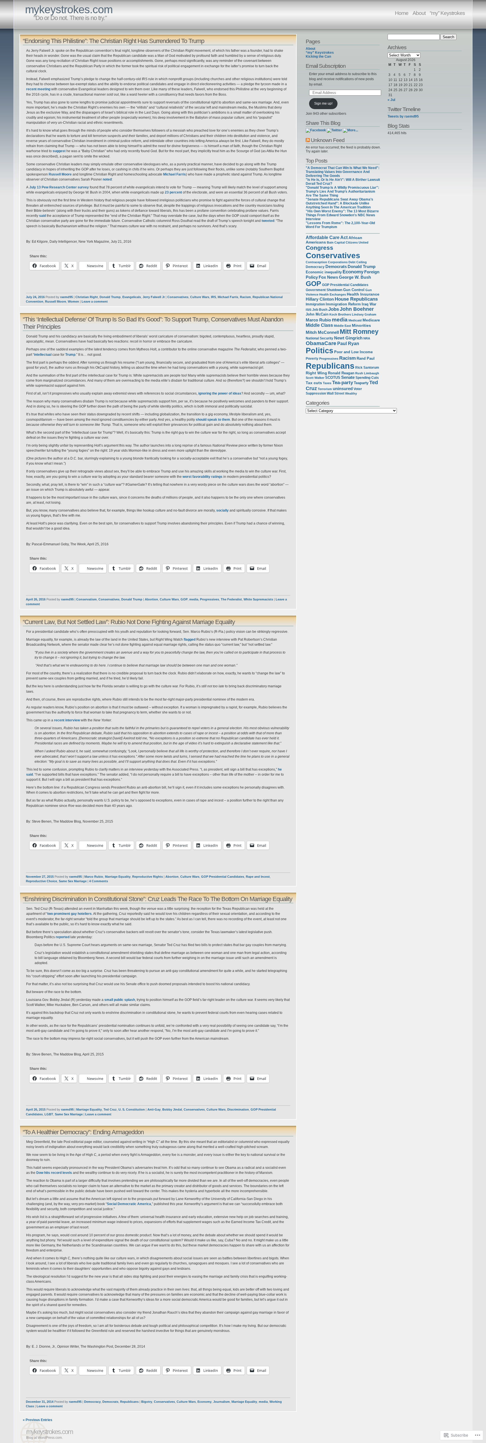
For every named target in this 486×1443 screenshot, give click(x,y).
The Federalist (231, 599)
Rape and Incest (258, 876)
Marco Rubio (93, 876)
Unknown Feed (328, 140)
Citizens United (357, 242)
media (193, 599)
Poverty (312, 359)
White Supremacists (258, 599)
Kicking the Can (318, 56)
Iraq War (369, 304)
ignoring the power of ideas (219, 393)
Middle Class (319, 325)
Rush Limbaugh (367, 373)
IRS (213, 297)
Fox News (328, 277)
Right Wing (316, 373)
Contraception (316, 262)
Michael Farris (174, 174)
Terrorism (325, 389)
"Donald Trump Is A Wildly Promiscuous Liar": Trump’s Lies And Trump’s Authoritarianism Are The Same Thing (342, 191)
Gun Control (353, 290)
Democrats (110, 1401)
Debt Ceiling (357, 262)
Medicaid (355, 320)
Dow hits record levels (54, 1173)
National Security (319, 338)
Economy (204, 1401)
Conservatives (177, 297)
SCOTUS (332, 377)
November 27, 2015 (40, 876)
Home (401, 13)
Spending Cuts (367, 377)
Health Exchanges (332, 294)
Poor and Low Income (353, 352)
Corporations (338, 262)
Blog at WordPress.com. (44, 1438)
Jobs (333, 309)
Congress (319, 247)
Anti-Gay (154, 1109)
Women (73, 301)
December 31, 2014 (39, 1401)
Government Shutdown (324, 290)
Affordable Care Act (327, 237)
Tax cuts (314, 383)
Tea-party (342, 382)
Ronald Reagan (341, 373)
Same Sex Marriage (73, 881)
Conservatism (86, 599)
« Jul (391, 100)
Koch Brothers (340, 314)
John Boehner (357, 309)
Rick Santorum (367, 367)
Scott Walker (315, 377)
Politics (319, 350)
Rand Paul (366, 358)
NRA (366, 338)
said (42, 216)
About (419, 13)
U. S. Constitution (131, 1109)
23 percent (173, 192)
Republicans (129, 1401)
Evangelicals (131, 297)
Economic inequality (324, 272)
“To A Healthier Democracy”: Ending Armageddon (83, 1132)
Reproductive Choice (41, 881)
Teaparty (361, 383)
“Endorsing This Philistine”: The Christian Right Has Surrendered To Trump (113, 40)
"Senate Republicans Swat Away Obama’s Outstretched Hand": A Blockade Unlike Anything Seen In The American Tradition (339, 203)
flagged (189, 639)
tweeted (268, 221)
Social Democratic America (129, 1204)
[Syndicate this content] (308, 140)
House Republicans (356, 299)
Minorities (361, 325)
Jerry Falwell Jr (154, 297)
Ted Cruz (110, 1109)
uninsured (343, 388)
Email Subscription (326, 66)
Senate (348, 377)
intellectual (43, 355)
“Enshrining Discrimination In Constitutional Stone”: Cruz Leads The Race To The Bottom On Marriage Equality (157, 898)
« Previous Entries (37, 1420)
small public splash (119, 1000)
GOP (184, 599)
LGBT (48, 1114)
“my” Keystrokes (447, 13)
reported (62, 937)
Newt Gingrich (348, 338)
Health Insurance (363, 294)
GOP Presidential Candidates (222, 876)
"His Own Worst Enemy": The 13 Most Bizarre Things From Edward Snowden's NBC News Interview (342, 215)
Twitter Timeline (404, 109)
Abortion (151, 599)
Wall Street (335, 393)
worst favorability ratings (202, 477)
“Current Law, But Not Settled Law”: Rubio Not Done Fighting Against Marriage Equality (129, 621)
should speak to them (213, 420)
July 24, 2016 (35, 297)
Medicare (371, 320)
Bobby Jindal (172, 1109)
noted (107, 179)
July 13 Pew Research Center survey (59, 187)
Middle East (342, 325)
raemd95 (66, 297)
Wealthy (351, 393)
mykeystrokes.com (68, 9)
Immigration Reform (343, 304)
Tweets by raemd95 (403, 116)
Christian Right (86, 297)
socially (222, 510)
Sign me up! (323, 103)
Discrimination (238, 1109)
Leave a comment (95, 301)
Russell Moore (60, 174)
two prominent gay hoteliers (69, 914)
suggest (59, 151)
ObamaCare (321, 343)
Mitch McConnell (322, 332)
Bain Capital (336, 242)
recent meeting (38, 89)
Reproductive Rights (147, 876)
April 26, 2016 (36, 599)
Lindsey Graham (364, 314)
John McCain (317, 314)
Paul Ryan (348, 343)
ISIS (308, 309)
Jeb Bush (319, 310)
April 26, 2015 (36, 1109)
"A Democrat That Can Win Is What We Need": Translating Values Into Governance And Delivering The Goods (342, 172)
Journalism (221, 1401)
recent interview (67, 720)
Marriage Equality (117, 876)
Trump (70, 355)
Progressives (209, 599)
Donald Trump (110, 297)
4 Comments (98, 881)
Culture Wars (199, 297)
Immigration (315, 304)
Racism (245, 297)
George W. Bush (355, 277)
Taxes (327, 383)
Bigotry (146, 1401)
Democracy (92, 1401)
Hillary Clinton (320, 299)
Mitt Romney (359, 331)
